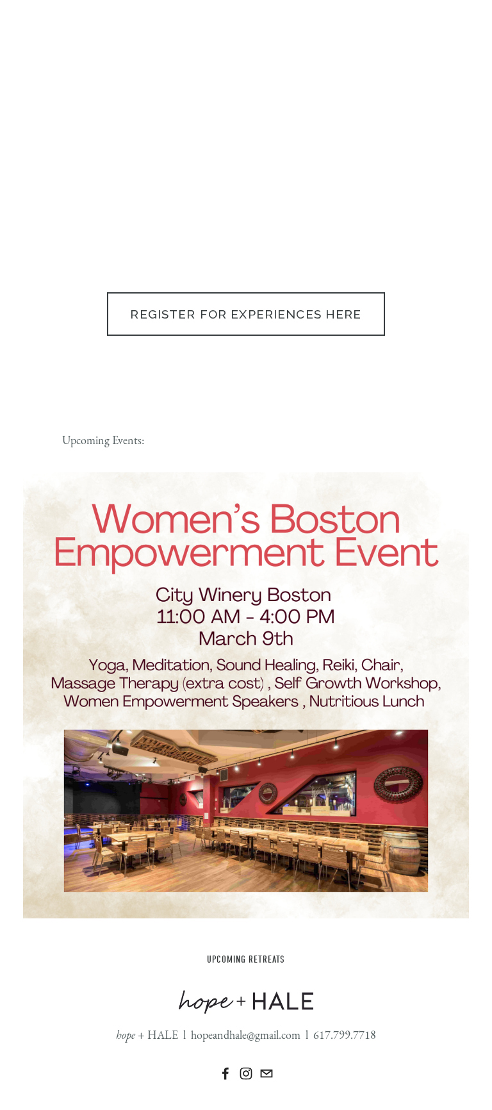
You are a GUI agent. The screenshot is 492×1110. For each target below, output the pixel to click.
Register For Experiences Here (245, 314)
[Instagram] (246, 1073)
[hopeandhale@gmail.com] (266, 1073)
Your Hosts (100, 87)
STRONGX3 (43, 87)
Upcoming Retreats (245, 960)
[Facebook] (225, 1073)
